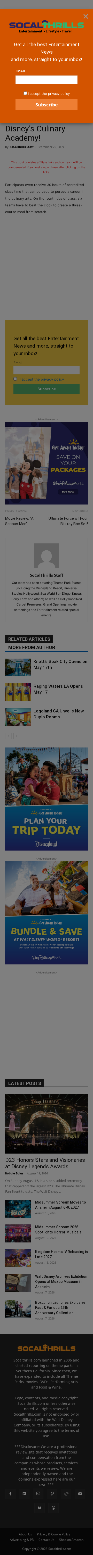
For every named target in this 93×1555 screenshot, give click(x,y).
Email (21, 71)
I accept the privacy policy (49, 93)
